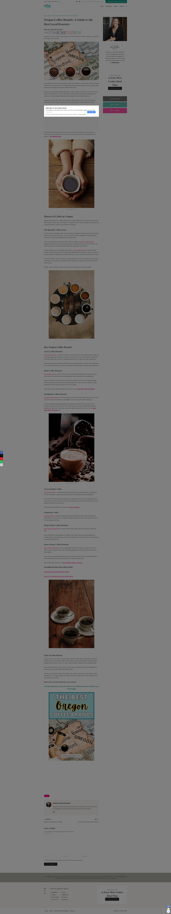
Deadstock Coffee (49, 516)
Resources (65, 899)
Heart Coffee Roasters (50, 374)
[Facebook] (77, 1)
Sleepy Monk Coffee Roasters (52, 528)
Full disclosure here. (55, 136)
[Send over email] (1, 461)
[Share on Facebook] (1, 452)
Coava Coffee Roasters (79, 250)
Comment (47, 833)
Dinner (54, 894)
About (86, 1)
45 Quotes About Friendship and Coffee (56, 572)
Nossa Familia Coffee (50, 492)
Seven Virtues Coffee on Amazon (72, 562)
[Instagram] (79, 1)
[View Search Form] (126, 6)
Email (65, 856)
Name (47, 856)
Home (83, 1)
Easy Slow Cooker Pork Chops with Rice (88, 821)
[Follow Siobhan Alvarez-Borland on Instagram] (54, 812)
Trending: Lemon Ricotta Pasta (116, 1)
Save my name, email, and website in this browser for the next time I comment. (64, 860)
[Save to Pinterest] (1, 458)
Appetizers (65, 894)
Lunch (63, 892)
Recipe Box (109, 6)
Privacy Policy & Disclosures (94, 1)
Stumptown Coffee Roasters (86, 241)
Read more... (116, 62)
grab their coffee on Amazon (86, 389)
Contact (101, 1)
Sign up (58, 1)
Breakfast (54, 892)
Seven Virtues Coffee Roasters (52, 548)
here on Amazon (74, 507)
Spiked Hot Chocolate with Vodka (53, 821)
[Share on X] (1, 455)
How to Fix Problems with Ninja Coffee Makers (58, 576)
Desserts (64, 897)
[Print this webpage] (1, 464)
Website (84, 856)
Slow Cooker (55, 897)
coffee (46, 795)
